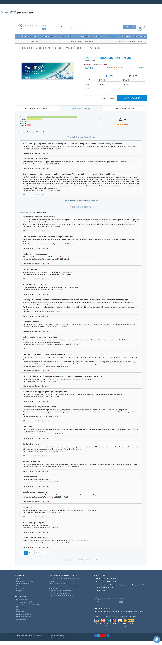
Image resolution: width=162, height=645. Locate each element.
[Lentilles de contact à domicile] (32, 27)
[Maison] (17, 36)
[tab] (37, 108)
